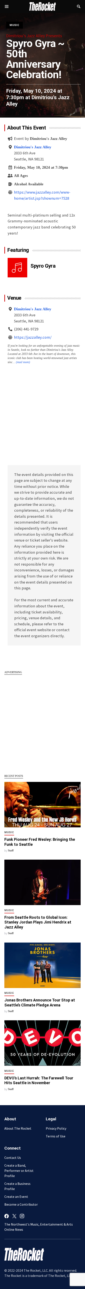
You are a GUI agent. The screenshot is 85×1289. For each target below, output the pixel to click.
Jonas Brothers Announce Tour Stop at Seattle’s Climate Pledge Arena (39, 1002)
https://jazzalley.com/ (32, 337)
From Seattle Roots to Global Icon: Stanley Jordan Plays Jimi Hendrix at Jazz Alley (37, 922)
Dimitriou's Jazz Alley (32, 147)
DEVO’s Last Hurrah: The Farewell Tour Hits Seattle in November (38, 1080)
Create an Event (16, 1196)
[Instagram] (22, 1216)
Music (14, 25)
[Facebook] (6, 1216)
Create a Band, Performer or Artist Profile (19, 1170)
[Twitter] (14, 1216)
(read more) (23, 362)
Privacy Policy (56, 1128)
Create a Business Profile (17, 1186)
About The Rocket (17, 1128)
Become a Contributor (21, 1204)
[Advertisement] (42, 722)
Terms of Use (55, 1136)
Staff (11, 850)
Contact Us (12, 1157)
